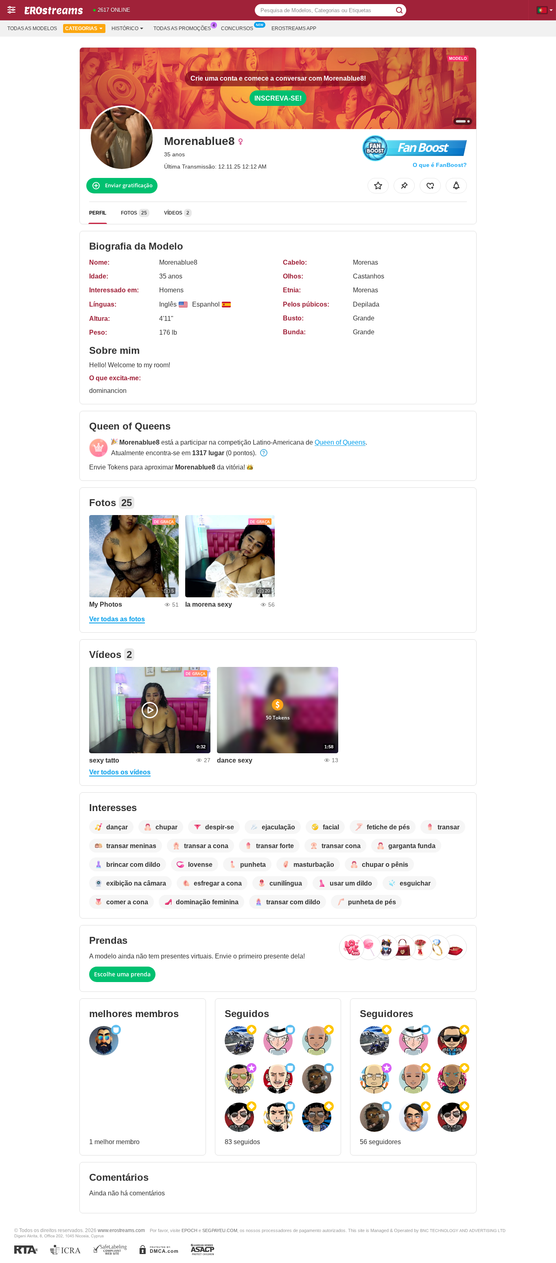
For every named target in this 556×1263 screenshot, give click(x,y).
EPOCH (189, 1230)
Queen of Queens (340, 442)
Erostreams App (293, 28)
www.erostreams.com (121, 1230)
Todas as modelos (32, 28)
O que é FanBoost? (440, 165)
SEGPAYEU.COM (219, 1230)
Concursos (237, 28)
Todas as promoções (182, 28)
